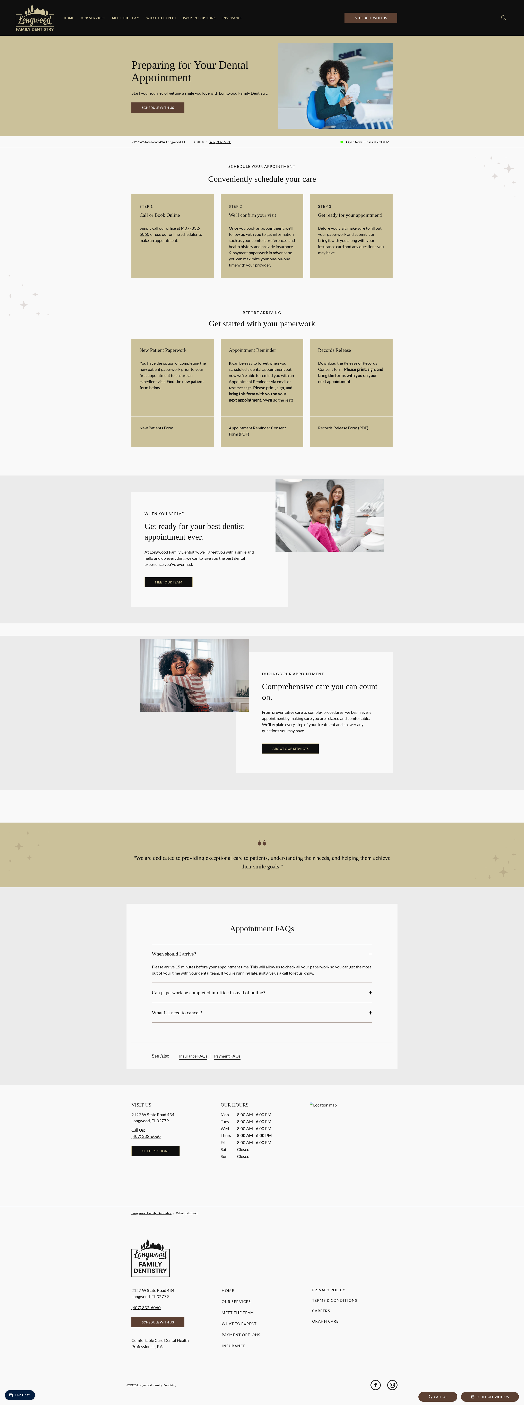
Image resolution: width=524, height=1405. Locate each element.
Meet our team (168, 582)
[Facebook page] (375, 1385)
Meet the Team (126, 18)
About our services (290, 748)
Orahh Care (325, 1321)
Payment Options (199, 18)
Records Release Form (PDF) (343, 427)
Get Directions (155, 1151)
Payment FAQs (227, 1055)
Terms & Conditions (334, 1300)
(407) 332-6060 (220, 142)
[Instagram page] (392, 1385)
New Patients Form (156, 427)
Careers (321, 1311)
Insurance (232, 18)
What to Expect (161, 18)
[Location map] (351, 1146)
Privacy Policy (328, 1290)
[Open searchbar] (503, 17)
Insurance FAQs (193, 1055)
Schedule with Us (371, 18)
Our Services (93, 18)
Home (69, 18)
